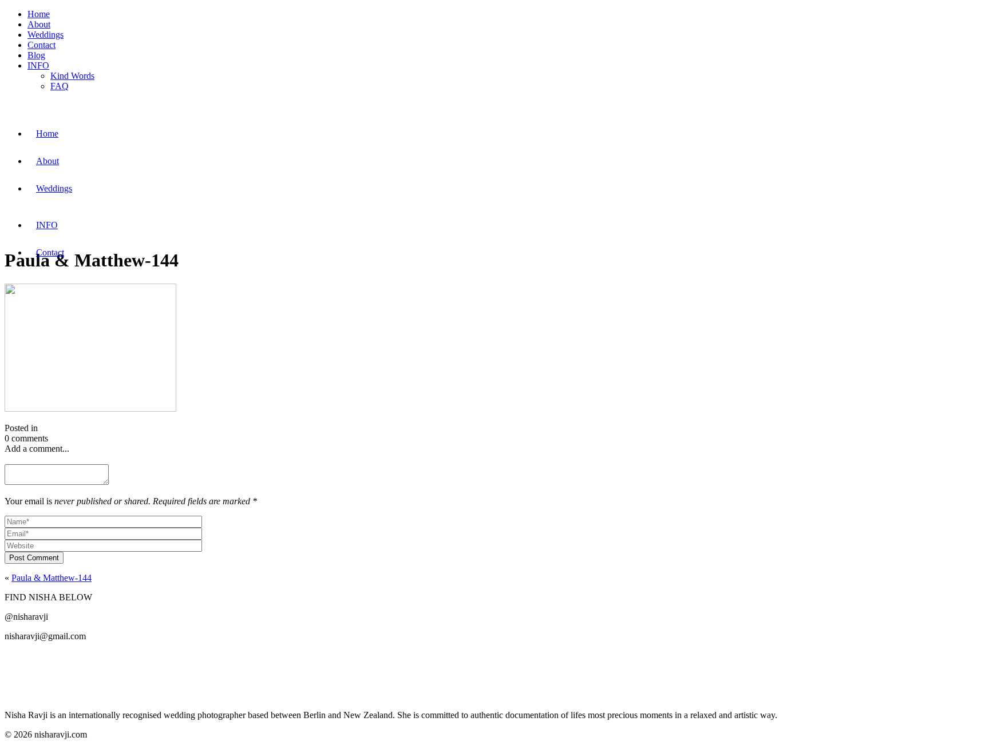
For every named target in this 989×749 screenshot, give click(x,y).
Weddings (45, 34)
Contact (41, 45)
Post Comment (34, 557)
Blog (36, 55)
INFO (38, 65)
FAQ (59, 86)
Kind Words (72, 76)
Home (38, 14)
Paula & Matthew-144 (51, 578)
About (38, 24)
